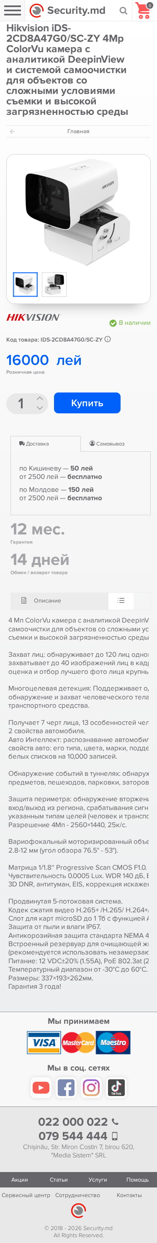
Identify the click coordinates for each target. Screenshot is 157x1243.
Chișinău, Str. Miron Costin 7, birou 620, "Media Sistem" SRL (78, 1151)
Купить (87, 403)
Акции (19, 1179)
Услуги (98, 1179)
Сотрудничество (77, 1195)
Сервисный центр (26, 1195)
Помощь (137, 1179)
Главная (78, 131)
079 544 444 (75, 1136)
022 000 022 (74, 1122)
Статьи (59, 1179)
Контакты (129, 1195)
